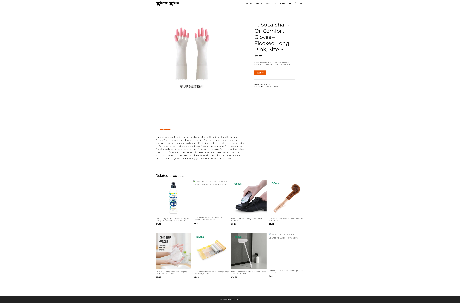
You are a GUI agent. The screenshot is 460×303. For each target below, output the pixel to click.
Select (260, 73)
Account (280, 3)
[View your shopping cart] (290, 3)
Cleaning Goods (267, 62)
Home (249, 3)
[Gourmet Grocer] (168, 3)
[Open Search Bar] (296, 3)
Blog (268, 3)
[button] (301, 3)
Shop (259, 3)
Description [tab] (164, 129)
